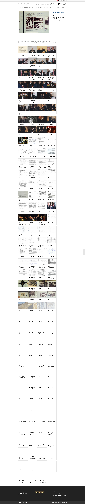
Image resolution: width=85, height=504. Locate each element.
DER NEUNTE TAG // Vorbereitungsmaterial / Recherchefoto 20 (22, 311)
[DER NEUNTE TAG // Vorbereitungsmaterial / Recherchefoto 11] (32, 327)
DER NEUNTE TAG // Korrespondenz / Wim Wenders (41, 146)
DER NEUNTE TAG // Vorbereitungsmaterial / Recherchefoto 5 (51, 344)
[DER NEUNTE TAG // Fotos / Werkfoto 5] (42, 119)
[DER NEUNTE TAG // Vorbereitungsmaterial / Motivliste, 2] (42, 393)
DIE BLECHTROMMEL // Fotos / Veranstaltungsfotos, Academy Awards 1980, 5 (22, 457)
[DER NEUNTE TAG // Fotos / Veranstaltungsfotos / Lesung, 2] (32, 61)
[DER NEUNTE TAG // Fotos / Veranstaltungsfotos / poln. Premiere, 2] (23, 107)
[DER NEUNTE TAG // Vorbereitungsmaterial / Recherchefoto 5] (51, 338)
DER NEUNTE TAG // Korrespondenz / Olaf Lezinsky (51, 178)
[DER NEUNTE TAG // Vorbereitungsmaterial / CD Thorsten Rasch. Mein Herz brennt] (23, 439)
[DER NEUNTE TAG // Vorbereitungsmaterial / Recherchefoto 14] (42, 316)
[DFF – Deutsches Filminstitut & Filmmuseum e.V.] (42, 4)
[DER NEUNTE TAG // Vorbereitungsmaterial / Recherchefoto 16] (23, 316)
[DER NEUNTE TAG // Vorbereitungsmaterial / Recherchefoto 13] (51, 316)
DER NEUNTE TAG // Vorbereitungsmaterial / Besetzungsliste (32, 445)
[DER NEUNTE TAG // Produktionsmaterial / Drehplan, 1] (32, 251)
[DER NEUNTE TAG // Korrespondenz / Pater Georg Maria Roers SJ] (42, 172)
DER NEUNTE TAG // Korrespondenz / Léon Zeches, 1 (32, 189)
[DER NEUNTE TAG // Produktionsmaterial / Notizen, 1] (32, 262)
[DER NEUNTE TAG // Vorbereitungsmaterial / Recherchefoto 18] (42, 305)
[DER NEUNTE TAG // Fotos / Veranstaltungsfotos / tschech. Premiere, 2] (42, 72)
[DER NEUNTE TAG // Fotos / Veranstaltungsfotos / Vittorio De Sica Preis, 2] (32, 84)
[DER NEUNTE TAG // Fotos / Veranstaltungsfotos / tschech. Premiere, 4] (23, 72)
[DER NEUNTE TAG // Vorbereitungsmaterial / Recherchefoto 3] (32, 349)
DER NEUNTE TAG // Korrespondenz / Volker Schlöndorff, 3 (41, 156)
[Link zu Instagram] (64, 0)
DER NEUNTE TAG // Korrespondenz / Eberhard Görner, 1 (32, 211)
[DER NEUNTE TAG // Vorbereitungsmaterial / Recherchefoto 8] (23, 338)
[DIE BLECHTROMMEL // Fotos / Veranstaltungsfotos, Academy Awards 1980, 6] (51, 439)
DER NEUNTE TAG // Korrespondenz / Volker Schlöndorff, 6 (51, 146)
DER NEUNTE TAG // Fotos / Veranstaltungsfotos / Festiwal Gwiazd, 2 (51, 90)
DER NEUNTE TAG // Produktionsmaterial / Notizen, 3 (51, 256)
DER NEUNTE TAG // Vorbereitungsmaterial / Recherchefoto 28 (22, 289)
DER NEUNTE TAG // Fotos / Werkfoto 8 (51, 112)
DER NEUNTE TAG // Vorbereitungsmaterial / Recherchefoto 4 (22, 355)
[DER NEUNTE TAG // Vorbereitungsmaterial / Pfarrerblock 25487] (32, 360)
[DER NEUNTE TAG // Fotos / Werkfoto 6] (32, 119)
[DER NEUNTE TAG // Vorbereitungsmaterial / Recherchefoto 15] (32, 316)
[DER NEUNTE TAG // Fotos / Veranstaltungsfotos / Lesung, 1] (42, 61)
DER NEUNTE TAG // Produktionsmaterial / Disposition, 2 (22, 278)
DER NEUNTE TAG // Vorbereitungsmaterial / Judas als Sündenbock (32, 421)
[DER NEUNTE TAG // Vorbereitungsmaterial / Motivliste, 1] (51, 393)
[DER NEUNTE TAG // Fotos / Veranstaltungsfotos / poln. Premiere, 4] (42, 95)
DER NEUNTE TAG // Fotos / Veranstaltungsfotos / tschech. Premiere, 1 (51, 78)
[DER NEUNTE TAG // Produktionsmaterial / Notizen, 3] (51, 251)
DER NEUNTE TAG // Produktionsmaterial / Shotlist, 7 (51, 223)
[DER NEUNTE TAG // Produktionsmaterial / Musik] (42, 262)
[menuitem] (45, 0)
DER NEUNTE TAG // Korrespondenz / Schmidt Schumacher (22, 178)
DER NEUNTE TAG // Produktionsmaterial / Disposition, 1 (32, 278)
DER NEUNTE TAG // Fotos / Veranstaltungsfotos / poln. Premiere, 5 (32, 101)
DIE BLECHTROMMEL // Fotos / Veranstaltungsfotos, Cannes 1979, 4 (41, 469)
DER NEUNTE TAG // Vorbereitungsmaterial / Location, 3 (32, 410)
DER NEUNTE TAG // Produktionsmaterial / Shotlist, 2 (22, 245)
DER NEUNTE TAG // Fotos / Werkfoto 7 (22, 124)
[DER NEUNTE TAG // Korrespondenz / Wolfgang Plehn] (32, 140)
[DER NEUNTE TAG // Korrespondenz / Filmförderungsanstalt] (51, 194)
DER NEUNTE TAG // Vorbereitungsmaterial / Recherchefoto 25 (51, 289)
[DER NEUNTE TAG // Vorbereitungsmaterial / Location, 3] (32, 404)
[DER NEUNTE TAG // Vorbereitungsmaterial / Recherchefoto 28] (23, 283)
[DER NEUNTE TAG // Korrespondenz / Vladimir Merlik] (32, 162)
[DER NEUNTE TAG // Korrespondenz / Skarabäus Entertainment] (51, 162)
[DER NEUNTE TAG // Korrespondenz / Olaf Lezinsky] (51, 172)
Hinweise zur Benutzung (53, 0)
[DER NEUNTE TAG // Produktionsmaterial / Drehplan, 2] (23, 251)
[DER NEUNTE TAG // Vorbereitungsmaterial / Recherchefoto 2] (42, 349)
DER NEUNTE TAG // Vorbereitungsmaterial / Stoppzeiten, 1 (51, 278)
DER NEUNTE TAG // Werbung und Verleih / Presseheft (22, 145)
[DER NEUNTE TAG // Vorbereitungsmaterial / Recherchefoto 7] (32, 338)
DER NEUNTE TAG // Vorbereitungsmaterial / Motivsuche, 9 (32, 377)
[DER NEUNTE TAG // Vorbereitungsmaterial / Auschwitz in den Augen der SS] (42, 439)
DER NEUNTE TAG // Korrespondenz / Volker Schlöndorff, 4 (32, 156)
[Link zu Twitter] (61, 0)
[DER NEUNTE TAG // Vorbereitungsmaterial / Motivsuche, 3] (51, 382)
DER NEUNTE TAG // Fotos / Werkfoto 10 (32, 112)
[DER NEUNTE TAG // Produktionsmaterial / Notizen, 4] (42, 251)
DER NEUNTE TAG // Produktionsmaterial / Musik (41, 267)
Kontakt (45, 0)
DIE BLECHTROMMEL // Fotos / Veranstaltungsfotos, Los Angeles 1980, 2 (51, 457)
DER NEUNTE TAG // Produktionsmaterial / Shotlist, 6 (22, 235)
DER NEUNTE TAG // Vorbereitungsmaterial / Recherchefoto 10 (41, 333)
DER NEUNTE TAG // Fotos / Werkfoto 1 (41, 134)
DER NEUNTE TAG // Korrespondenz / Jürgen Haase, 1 (32, 200)
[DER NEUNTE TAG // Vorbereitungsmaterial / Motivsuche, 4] (42, 382)
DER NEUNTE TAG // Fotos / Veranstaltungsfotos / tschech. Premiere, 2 (41, 78)
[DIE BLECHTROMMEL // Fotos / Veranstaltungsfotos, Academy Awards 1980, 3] (42, 451)
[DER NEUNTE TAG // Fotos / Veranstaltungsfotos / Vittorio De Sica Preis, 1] (42, 84)
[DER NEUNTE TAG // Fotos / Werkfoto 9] (42, 107)
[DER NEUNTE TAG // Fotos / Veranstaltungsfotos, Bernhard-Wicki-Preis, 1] (42, 217)
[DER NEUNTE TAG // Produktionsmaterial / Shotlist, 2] (23, 240)
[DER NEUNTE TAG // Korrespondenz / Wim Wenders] (42, 140)
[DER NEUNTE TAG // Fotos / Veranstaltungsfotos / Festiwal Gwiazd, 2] (51, 84)
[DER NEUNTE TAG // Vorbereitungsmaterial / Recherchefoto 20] (23, 305)
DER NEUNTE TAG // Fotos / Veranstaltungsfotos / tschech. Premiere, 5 (51, 66)
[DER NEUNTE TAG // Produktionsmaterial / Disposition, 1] (32, 272)
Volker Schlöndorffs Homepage (40, 490)
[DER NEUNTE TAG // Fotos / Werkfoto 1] (42, 129)
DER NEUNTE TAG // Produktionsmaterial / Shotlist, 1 (32, 245)
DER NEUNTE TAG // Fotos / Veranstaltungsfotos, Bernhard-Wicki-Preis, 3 (22, 223)
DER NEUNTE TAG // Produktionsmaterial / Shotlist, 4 (41, 235)
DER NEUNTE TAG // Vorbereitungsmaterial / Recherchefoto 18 (41, 311)
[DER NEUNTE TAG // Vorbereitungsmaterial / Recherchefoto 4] (23, 349)
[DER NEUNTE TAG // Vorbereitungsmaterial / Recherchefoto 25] (51, 283)
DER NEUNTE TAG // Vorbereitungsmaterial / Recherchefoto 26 (41, 289)
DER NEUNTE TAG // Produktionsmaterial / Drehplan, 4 (41, 245)
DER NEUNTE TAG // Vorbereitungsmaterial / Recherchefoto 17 (51, 311)
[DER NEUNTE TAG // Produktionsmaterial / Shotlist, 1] (32, 240)
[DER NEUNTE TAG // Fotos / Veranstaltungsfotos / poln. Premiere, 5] (32, 95)
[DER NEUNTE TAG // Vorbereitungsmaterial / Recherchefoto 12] (23, 327)
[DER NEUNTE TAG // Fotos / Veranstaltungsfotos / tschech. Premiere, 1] (51, 72)
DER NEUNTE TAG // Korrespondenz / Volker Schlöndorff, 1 (22, 167)
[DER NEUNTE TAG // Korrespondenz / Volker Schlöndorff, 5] (23, 151)
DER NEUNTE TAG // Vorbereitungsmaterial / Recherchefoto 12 (22, 333)
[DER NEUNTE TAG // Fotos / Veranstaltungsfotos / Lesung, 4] (51, 49)
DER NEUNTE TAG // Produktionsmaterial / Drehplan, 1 (32, 256)
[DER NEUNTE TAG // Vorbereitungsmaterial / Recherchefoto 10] (42, 327)
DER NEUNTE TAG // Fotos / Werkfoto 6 (32, 124)
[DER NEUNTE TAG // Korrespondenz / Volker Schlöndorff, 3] (42, 151)
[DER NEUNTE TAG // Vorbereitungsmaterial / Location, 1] (51, 404)
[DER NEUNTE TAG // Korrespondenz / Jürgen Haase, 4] (42, 183)
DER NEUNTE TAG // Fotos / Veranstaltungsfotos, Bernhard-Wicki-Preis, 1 (41, 223)
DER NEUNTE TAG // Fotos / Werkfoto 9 (41, 112)
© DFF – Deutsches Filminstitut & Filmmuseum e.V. (24, 502)
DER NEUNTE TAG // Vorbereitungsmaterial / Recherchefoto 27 (32, 289)
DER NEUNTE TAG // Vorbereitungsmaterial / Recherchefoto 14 (41, 322)
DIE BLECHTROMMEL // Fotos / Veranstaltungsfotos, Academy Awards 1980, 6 (51, 445)
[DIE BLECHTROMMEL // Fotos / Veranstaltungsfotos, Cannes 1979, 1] (32, 475)
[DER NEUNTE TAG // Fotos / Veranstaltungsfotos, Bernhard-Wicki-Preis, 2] (32, 217)
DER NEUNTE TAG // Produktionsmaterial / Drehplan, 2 (22, 256)
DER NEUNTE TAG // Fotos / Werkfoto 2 (32, 134)
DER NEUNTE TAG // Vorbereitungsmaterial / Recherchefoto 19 (32, 311)
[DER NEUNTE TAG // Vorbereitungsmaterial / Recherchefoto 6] (42, 338)
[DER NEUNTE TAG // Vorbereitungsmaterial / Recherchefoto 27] (32, 283)
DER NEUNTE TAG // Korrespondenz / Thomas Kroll (42, 167)
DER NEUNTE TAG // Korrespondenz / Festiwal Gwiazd (22, 55)
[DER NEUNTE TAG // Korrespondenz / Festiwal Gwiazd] (23, 49)
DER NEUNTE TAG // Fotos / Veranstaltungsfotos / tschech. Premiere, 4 (22, 78)
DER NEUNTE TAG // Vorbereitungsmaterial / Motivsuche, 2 (22, 399)
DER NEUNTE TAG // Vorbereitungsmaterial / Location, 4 (22, 410)
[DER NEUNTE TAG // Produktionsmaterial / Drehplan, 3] (51, 240)
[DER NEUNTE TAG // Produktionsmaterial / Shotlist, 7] (51, 217)
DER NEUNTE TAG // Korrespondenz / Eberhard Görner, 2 (22, 211)
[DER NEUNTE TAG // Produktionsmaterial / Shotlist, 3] (51, 229)
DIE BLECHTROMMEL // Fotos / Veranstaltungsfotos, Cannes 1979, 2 (22, 481)
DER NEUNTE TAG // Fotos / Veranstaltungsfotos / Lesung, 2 (32, 66)
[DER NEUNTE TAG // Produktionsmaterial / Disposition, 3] (51, 262)
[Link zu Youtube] (63, 0)
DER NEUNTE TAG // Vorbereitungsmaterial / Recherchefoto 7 (32, 344)
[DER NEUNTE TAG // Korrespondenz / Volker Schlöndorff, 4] (32, 151)
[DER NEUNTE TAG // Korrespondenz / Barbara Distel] (42, 205)
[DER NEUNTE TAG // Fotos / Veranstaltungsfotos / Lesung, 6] (32, 49)
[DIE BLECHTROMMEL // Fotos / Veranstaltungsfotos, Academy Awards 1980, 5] (23, 451)
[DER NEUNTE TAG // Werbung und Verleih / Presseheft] (23, 140)
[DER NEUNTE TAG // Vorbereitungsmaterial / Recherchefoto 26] (42, 283)
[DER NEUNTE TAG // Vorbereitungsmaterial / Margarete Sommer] (51, 360)
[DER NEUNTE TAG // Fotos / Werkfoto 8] (51, 107)
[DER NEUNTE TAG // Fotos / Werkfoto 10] (32, 107)
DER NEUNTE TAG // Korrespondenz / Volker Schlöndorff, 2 (51, 156)
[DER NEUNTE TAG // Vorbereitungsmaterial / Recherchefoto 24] (23, 294)
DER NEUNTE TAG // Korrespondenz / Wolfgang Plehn (32, 146)
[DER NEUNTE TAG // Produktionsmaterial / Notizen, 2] (23, 262)
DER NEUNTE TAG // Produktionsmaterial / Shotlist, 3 (51, 235)
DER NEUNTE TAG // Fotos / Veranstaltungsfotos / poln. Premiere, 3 (51, 101)
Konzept (48, 0)
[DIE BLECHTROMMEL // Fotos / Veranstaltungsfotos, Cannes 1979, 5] (32, 464)
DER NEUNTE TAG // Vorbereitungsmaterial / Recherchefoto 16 (22, 322)
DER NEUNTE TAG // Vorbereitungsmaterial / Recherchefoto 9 (51, 333)
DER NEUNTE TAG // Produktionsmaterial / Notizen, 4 (41, 256)
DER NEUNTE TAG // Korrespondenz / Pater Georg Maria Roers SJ (41, 178)
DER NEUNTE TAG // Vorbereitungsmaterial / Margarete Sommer (51, 366)
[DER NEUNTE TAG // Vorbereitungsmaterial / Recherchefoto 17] (51, 305)
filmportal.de (28, 490)
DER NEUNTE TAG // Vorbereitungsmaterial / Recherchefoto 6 (41, 344)
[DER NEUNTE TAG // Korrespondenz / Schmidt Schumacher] (23, 172)
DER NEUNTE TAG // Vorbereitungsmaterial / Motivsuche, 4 (41, 388)
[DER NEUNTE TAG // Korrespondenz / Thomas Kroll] (42, 162)
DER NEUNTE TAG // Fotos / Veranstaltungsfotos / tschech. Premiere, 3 (32, 78)
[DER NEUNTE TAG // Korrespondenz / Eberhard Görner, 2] (23, 205)
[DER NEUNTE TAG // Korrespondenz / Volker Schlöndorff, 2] (51, 151)
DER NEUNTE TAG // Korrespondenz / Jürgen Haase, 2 (22, 200)
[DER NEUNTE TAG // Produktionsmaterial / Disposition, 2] (23, 272)
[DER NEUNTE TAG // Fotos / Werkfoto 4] (51, 119)
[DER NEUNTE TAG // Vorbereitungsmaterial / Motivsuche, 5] (32, 382)
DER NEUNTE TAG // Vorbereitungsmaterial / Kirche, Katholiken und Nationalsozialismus (51, 433)
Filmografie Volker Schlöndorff (58, 493)
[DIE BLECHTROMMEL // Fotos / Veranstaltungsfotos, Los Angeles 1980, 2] (51, 451)
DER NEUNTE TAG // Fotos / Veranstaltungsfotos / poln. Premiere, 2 (22, 113)
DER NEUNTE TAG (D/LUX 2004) (58, 12)
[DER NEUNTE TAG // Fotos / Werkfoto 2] (32, 129)
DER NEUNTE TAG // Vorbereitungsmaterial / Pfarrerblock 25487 (32, 366)
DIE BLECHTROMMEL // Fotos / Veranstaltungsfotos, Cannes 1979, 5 (32, 469)
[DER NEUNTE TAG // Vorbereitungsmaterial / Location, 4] (23, 404)
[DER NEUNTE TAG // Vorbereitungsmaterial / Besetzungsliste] (32, 439)
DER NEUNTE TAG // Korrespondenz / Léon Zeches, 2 (22, 189)
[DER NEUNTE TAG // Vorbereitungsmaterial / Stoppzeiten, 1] (51, 272)
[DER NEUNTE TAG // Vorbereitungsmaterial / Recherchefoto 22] (34, 22)
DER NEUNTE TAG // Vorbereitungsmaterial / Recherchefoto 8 (22, 344)
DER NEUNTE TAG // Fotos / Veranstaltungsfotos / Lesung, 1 (41, 66)
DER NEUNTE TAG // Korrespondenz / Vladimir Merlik (32, 167)
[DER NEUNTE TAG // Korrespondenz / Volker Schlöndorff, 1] (23, 162)
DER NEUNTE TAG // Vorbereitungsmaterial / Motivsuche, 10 (22, 377)
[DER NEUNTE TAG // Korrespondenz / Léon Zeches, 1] (32, 183)
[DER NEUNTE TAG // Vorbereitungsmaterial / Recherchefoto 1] (51, 349)
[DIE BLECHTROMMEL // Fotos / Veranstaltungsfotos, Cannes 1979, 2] (23, 475)
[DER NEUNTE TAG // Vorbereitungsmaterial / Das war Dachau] (42, 427)
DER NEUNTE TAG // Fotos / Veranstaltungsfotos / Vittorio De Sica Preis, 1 (41, 90)
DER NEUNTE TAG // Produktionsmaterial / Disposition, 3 (51, 267)
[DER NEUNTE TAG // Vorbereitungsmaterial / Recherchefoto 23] (32, 294)
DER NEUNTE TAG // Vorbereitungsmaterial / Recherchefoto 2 (41, 355)
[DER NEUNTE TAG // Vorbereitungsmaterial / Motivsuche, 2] (23, 393)
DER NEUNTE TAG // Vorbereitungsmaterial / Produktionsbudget (22, 366)
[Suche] (64, 9)
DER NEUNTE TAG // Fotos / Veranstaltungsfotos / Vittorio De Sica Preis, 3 (22, 90)
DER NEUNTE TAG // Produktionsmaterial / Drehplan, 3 (51, 245)
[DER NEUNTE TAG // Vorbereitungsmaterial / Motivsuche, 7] (51, 371)
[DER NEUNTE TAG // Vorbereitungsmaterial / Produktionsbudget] (23, 360)
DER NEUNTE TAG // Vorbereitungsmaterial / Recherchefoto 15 (32, 322)
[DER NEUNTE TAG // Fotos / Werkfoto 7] (23, 119)
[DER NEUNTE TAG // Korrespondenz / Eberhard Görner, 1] (32, 205)
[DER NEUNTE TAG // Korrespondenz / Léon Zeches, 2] (23, 183)
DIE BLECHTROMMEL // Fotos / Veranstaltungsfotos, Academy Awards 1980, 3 (41, 457)
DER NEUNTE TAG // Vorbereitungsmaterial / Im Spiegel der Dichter (41, 421)
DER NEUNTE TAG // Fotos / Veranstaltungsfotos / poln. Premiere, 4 (41, 101)
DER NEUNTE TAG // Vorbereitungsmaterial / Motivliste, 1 (51, 399)
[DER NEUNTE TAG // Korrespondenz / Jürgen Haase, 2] (23, 194)
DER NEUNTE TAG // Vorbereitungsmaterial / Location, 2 (41, 410)
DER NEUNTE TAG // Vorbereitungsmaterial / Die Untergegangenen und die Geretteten (32, 433)
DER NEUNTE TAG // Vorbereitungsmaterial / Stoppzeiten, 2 (41, 278)
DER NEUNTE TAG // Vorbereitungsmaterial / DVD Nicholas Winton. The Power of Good (22, 433)
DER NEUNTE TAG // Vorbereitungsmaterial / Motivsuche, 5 (32, 388)
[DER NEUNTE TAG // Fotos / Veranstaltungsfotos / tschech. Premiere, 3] (32, 72)
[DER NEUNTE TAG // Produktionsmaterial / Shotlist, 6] (23, 229)
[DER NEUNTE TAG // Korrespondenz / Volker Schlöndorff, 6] (51, 140)
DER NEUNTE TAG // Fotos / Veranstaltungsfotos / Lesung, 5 (41, 55)
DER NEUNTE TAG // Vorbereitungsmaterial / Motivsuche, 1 (32, 399)
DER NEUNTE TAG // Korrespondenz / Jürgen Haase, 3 (51, 189)
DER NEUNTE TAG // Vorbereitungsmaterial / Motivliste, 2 (41, 399)
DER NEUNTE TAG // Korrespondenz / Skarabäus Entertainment (51, 167)
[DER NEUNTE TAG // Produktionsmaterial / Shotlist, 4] (42, 229)
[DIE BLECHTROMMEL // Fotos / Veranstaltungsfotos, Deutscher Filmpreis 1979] (42, 475)
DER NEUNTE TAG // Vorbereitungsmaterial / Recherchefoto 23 (32, 300)
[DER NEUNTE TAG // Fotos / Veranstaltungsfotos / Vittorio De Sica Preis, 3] (23, 84)
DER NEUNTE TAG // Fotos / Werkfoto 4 (51, 124)
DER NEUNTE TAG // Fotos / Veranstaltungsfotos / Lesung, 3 (22, 66)
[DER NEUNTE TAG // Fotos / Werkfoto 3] (23, 129)
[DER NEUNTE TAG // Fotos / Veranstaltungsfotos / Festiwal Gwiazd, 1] (23, 95)
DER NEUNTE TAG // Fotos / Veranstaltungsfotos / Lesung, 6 (32, 55)
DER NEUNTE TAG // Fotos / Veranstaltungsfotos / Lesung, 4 (51, 55)
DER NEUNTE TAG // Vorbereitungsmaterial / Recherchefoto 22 (41, 300)
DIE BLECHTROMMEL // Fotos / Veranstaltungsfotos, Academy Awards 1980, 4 (32, 458)
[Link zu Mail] (66, 0)
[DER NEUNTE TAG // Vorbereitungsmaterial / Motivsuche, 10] (23, 371)
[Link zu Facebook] (60, 0)
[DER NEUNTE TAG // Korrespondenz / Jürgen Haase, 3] (51, 183)
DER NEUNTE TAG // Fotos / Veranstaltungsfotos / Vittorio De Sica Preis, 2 (32, 90)
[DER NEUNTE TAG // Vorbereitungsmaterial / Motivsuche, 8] (42, 371)
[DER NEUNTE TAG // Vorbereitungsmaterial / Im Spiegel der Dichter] (42, 415)
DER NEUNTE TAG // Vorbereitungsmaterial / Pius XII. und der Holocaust (41, 366)
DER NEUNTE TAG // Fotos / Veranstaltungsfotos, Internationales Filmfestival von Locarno (51, 211)
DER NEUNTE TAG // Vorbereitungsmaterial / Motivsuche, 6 (22, 388)
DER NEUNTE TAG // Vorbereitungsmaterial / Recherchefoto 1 (51, 355)
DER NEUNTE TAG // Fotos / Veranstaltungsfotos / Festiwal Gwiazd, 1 (22, 101)
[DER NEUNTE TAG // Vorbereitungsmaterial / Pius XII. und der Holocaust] (42, 360)
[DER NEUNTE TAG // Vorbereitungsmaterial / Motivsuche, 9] (32, 371)
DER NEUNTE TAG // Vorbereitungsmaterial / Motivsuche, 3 (51, 388)
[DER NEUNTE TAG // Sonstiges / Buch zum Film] (51, 129)
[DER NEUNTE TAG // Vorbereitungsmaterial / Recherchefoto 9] (51, 327)
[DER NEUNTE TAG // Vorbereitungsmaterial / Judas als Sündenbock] (32, 415)
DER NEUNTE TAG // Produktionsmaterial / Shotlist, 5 (32, 235)
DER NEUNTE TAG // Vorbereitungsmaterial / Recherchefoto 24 (22, 300)
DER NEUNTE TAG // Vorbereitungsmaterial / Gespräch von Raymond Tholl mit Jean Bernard (51, 421)
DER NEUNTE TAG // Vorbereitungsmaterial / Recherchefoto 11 (32, 333)
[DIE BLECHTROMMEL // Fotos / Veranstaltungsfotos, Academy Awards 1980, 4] (32, 451)
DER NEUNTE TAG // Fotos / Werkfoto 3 (22, 134)
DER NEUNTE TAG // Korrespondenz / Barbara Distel (42, 211)
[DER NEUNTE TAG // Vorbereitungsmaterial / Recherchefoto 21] (51, 294)
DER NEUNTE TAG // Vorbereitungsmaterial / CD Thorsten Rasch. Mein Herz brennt (22, 445)
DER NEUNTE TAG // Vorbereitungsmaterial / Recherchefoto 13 (51, 322)
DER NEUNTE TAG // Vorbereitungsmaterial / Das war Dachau (41, 433)
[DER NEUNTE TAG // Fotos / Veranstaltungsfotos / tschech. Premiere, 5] (51, 61)
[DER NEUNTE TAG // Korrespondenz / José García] (42, 194)
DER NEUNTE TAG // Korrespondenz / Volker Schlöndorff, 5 (22, 156)
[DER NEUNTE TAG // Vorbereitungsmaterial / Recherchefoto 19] (32, 305)
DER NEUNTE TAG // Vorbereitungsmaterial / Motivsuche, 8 (41, 377)
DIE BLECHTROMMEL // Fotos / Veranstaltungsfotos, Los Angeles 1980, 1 (22, 469)
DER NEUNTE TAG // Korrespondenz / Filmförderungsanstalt (51, 200)
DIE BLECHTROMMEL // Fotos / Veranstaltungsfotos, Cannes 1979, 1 (32, 481)
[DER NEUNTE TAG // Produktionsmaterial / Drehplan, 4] (42, 240)
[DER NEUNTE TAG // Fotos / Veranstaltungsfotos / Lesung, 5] (42, 49)
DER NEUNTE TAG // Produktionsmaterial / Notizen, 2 (22, 267)
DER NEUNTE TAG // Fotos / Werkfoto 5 (41, 124)
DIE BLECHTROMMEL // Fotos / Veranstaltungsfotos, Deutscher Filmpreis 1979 (42, 481)
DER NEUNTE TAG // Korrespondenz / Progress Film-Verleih (32, 178)
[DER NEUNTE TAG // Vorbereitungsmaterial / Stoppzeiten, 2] (42, 272)
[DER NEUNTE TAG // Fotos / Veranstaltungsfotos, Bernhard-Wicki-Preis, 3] (23, 217)
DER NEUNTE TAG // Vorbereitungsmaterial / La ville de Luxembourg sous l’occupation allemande (22, 421)
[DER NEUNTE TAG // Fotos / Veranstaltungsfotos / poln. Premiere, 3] (51, 95)
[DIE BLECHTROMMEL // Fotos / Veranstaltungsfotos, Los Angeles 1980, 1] (23, 464)
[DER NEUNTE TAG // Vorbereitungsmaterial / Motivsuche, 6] (23, 382)
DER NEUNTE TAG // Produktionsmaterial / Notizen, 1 (32, 267)
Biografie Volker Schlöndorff (57, 491)
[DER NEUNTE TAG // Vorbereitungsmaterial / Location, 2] (42, 404)
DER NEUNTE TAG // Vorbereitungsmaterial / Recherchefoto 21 (51, 300)
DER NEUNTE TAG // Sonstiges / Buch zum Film (51, 135)
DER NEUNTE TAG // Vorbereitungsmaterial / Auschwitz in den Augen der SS (42, 445)
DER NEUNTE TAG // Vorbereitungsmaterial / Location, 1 (51, 410)
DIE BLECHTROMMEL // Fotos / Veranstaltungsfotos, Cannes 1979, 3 (51, 469)
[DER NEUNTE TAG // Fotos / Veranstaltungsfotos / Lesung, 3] (23, 61)
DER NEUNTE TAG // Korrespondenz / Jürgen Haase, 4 (42, 189)
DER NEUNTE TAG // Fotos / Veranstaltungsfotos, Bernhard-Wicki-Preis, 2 (32, 223)
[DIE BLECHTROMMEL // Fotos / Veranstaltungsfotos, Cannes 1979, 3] (51, 464)
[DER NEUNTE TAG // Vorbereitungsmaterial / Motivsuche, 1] (32, 393)
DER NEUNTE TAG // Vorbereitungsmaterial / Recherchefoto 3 (32, 355)
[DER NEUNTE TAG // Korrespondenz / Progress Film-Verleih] (32, 172)
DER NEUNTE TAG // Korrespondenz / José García (41, 200)
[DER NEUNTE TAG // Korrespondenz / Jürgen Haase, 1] (32, 194)
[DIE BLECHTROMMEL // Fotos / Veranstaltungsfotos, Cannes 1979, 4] (42, 464)
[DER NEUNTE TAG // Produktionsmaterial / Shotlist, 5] (32, 229)
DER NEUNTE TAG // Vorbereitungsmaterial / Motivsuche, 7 (51, 377)
